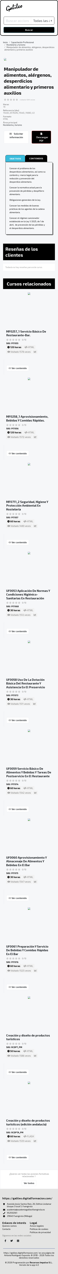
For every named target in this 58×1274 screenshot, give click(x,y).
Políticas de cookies (39, 1229)
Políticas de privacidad (40, 1232)
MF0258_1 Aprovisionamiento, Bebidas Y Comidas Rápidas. (27, 418)
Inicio (5, 42)
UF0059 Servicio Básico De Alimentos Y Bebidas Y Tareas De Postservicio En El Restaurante (28, 772)
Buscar (29, 30)
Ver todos (29, 1183)
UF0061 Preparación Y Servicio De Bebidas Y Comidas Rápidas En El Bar (27, 950)
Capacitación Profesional (22, 42)
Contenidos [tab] (36, 158)
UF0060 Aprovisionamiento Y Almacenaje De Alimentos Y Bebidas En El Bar (26, 861)
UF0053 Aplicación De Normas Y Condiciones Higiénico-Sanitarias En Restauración (28, 594)
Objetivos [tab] (15, 158)
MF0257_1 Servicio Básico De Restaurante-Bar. (26, 333)
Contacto (6, 1229)
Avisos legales (37, 1226)
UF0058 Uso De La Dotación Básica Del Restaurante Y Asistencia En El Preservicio (25, 683)
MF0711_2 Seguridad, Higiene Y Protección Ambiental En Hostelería (27, 505)
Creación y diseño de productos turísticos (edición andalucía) (28, 1122)
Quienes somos (9, 1226)
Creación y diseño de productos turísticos (28, 1037)
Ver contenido (19, 368)
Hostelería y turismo (15, 45)
